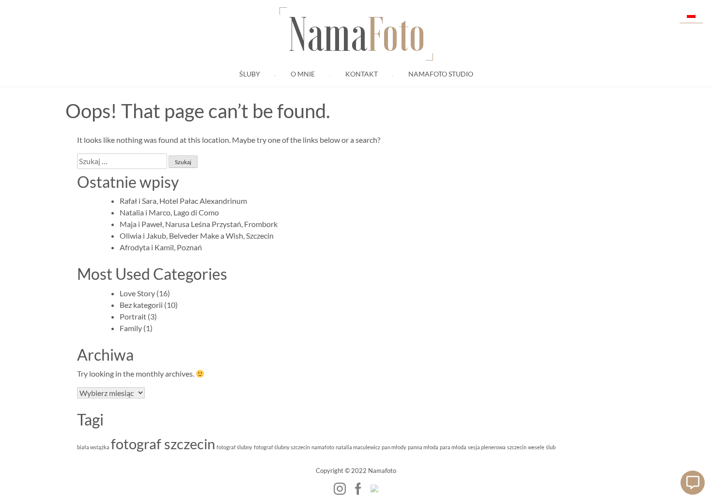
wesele (536, 447)
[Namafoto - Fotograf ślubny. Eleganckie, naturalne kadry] (374, 488)
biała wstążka (93, 447)
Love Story (137, 293)
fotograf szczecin (163, 443)
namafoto (322, 447)
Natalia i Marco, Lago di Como (169, 212)
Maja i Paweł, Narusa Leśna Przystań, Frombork (199, 223)
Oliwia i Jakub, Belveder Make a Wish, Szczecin (197, 235)
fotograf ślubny (234, 447)
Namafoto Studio (440, 74)
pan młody (394, 447)
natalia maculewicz (358, 447)
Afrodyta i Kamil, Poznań (161, 247)
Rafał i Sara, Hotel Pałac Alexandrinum (183, 200)
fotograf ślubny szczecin (282, 447)
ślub (551, 447)
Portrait (133, 316)
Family (131, 328)
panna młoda (423, 447)
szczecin (516, 447)
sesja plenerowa (487, 447)
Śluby (249, 74)
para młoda (453, 447)
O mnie (303, 74)
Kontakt (361, 74)
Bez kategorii (141, 304)
